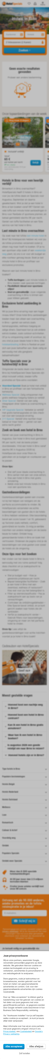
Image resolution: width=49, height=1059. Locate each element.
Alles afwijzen (36, 1046)
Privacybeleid (9, 1031)
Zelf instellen (24, 1053)
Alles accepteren (13, 1046)
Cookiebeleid (26, 1031)
